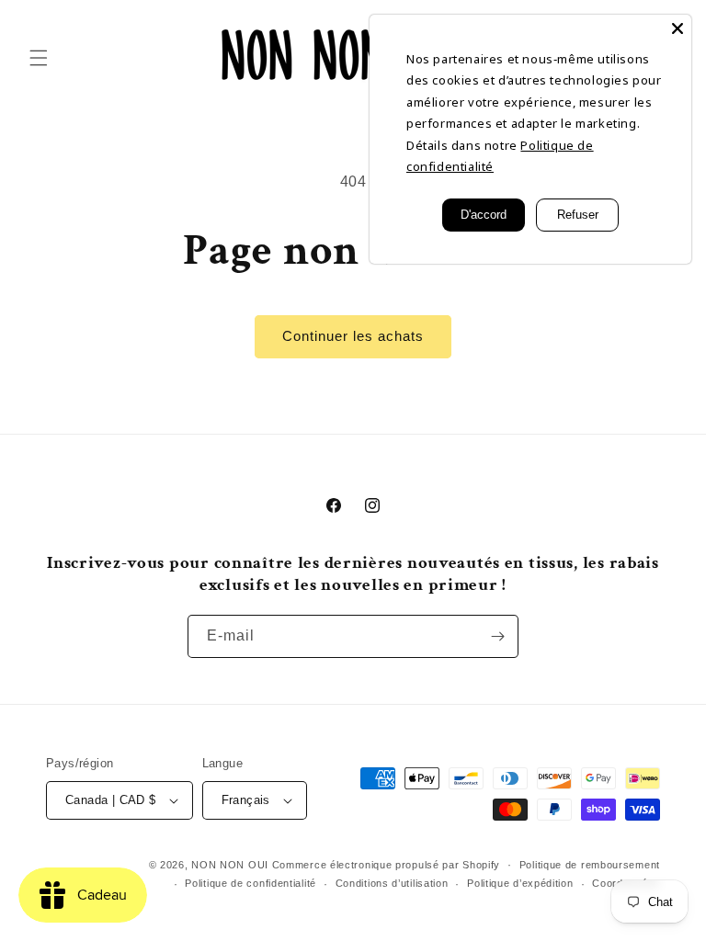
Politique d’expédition (520, 883)
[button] (38, 58)
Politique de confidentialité (250, 883)
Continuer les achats (353, 336)
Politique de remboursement (589, 864)
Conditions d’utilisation (392, 883)
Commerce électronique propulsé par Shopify (386, 864)
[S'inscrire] (497, 636)
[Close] (677, 28)
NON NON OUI (229, 864)
